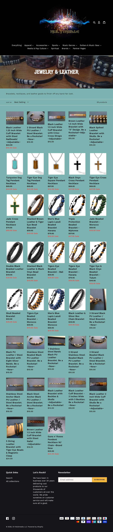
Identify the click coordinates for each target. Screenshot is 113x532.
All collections (12, 481)
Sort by (9, 102)
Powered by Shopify (35, 527)
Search (9, 478)
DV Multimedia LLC (20, 527)
